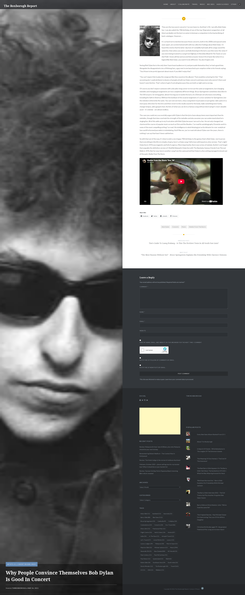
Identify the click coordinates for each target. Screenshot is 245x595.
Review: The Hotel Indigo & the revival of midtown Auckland (159, 460)
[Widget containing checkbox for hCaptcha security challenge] (154, 350)
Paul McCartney (160, 555)
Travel (195, 4)
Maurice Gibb (146, 547)
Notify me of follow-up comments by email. (157, 360)
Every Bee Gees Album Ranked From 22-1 (211, 434)
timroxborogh (19, 588)
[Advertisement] (159, 421)
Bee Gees (210, 4)
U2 (142, 570)
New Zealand (159, 551)
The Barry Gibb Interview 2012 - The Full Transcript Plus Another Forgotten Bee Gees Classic (211, 495)
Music (202, 4)
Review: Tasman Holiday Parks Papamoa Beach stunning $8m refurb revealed (158, 472)
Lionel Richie (158, 540)
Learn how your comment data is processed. (179, 379)
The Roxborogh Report (20, 6)
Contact (191, 589)
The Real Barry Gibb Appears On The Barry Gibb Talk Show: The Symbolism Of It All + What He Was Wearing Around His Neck (212, 470)
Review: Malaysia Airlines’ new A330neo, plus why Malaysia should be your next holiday (159, 448)
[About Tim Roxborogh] (206, 439)
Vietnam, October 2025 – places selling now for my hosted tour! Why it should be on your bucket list (159, 465)
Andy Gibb (145, 513)
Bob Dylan (165, 227)
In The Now (154, 536)
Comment (144, 286)
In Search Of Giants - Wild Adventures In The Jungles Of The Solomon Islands (211, 450)
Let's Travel (145, 540)
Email (142, 321)
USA (150, 570)
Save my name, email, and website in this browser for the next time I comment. (171, 342)
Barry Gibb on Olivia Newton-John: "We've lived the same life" (212, 506)
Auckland (156, 513)
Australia (167, 513)
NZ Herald (172, 551)
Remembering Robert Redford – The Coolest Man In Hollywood (157, 455)
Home (166, 4)
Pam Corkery (146, 555)
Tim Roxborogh (194, 396)
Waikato (160, 570)
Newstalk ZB (145, 551)
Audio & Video (223, 4)
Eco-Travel (170, 525)
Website (143, 330)
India (143, 536)
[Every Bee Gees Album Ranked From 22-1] (206, 431)
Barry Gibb (145, 517)
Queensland (158, 559)
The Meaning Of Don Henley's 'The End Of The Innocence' (211, 460)
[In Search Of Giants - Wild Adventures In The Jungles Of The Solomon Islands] (206, 446)
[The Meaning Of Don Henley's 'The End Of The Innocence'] (206, 456)
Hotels (171, 532)
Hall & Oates (159, 532)
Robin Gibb (145, 562)
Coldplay (172, 521)
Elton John (145, 528)
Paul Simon (145, 559)
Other (233, 4)
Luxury (170, 540)
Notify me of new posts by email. (153, 367)
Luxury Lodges (146, 544)
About (173, 4)
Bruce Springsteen (147, 521)
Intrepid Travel (168, 536)
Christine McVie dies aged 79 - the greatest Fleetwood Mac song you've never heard (212, 528)
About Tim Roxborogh (204, 442)
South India (173, 562)
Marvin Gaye (172, 544)
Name (142, 312)
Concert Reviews (24, 564)
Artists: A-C (12, 564)
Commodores (146, 525)
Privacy (197, 589)
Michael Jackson (161, 547)
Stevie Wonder (146, 566)
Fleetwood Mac (159, 528)
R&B (169, 559)
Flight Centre (146, 532)
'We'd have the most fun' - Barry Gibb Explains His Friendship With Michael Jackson (210, 483)
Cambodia (162, 521)
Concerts (175, 227)
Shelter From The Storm (197, 227)
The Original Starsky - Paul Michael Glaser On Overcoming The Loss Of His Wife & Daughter (211, 517)
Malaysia (159, 544)
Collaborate (183, 4)
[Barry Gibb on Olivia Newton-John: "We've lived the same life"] (206, 502)
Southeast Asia (159, 562)
